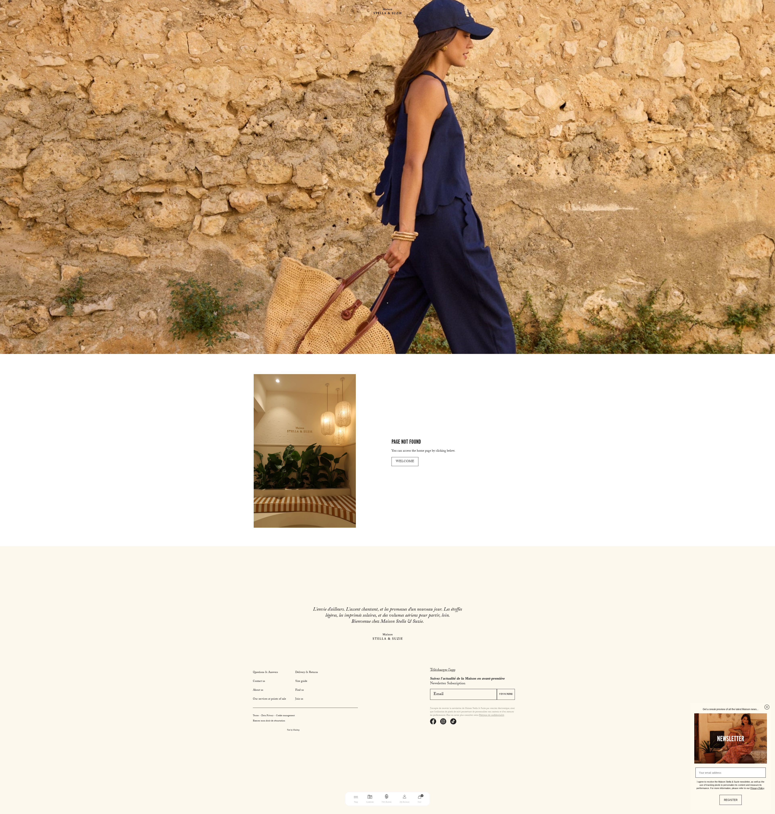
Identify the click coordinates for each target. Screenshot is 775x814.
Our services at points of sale (269, 699)
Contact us (259, 681)
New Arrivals (386, 802)
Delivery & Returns (306, 672)
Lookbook (369, 802)
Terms (256, 716)
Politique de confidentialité (491, 715)
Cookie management (285, 716)
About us (258, 690)
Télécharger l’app (442, 670)
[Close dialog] (767, 707)
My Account (404, 802)
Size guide (301, 681)
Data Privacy (267, 716)
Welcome (405, 461)
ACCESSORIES (413, 808)
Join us (299, 699)
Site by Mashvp (293, 730)
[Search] (352, 11)
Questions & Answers (265, 672)
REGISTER (730, 799)
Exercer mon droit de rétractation (269, 721)
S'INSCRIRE (506, 694)
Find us (299, 690)
